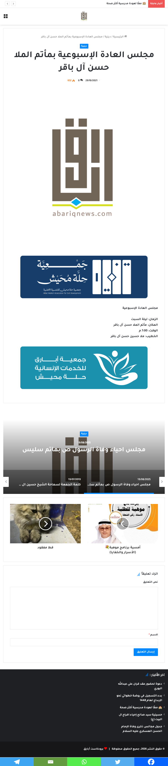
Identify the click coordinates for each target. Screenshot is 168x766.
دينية (108, 37)
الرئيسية (118, 37)
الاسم (153, 635)
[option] (84, 450)
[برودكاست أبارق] (84, 16)
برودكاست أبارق (93, 749)
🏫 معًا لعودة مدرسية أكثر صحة (126, 3)
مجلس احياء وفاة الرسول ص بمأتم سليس (84, 450)
